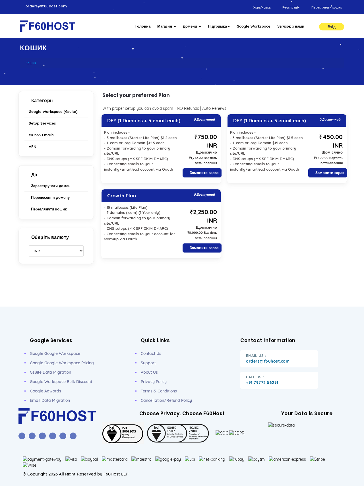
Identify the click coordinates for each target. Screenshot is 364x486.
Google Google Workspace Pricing (62, 362)
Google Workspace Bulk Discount (61, 381)
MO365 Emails (41, 135)
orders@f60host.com (46, 6)
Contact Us (151, 353)
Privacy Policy (154, 381)
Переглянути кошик (48, 209)
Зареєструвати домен (50, 185)
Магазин (165, 26)
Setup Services (42, 123)
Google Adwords (45, 391)
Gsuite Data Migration (50, 372)
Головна (142, 26)
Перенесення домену (49, 197)
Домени (190, 26)
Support (148, 362)
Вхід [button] (332, 26)
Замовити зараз (203, 172)
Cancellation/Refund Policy (166, 400)
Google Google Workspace (55, 353)
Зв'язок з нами (290, 26)
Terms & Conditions (159, 391)
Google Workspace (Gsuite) (53, 111)
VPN (32, 146)
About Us (149, 372)
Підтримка (217, 26)
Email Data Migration (50, 400)
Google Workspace (253, 26)
